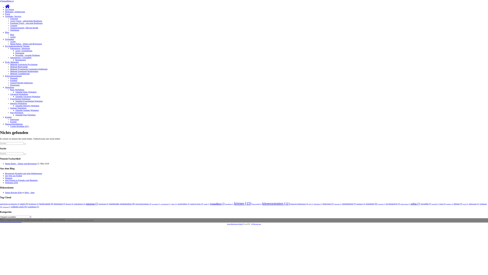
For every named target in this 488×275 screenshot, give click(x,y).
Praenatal (14, 78)
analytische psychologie (10, 204)
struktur (449, 204)
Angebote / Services (13, 16)
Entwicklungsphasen (13, 76)
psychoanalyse (393, 204)
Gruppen (13, 25)
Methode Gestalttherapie (20, 74)
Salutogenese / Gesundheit (20, 58)
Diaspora (8, 178)
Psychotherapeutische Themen (17, 46)
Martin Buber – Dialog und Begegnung (26, 44)
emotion (92, 203)
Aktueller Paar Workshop (25, 115)
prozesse (381, 204)
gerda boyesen (196, 204)
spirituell (435, 204)
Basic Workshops (17, 90)
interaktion (229, 204)
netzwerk (338, 204)
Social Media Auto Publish (235, 224)
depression (59, 204)
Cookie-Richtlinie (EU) (19, 126)
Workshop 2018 (11, 183)
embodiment (80, 204)
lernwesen (328, 204)
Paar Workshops (16, 113)
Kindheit (13, 80)
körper (242, 203)
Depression (19, 53)
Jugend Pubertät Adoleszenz (21, 83)
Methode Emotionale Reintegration (24, 71)
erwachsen (156, 204)
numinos (360, 204)
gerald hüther (183, 204)
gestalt (206, 204)
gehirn (174, 204)
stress (442, 204)
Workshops (14, 30)
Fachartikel (9, 39)
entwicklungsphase (143, 204)
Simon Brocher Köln (13, 192)
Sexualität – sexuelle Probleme (27, 55)
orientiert (371, 204)
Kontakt (8, 117)
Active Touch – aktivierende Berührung (26, 21)
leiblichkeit (318, 204)
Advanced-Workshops (19, 94)
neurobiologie (349, 204)
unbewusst (474, 204)
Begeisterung (20, 60)
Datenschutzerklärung (14, 124)
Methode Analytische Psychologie (23, 64)
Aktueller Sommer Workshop (27, 110)
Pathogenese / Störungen (20, 48)
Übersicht (14, 19)
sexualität (426, 204)
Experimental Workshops (20, 99)
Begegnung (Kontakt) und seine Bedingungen (23, 173)
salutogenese (405, 204)
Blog (7, 32)
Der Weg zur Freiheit (13, 176)
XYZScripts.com (256, 224)
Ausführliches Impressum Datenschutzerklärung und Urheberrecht (10, 222)
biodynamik (46, 204)
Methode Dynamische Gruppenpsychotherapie (29, 69)
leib (311, 204)
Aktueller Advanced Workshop (27, 96)
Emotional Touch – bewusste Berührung (26, 23)
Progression (15, 85)
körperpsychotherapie (299, 204)
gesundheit (217, 203)
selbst (415, 203)
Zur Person (9, 9)
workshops (33, 207)
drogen (69, 204)
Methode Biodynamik (19, 67)
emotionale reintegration (122, 204)
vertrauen (6, 207)
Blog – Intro (30, 192)
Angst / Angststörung (23, 51)
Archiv (13, 37)
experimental (165, 204)
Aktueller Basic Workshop (25, 92)
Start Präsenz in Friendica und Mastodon (21, 180)
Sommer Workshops (18, 108)
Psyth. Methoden (12, 62)
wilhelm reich (19, 206)
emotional (104, 204)
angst (24, 204)
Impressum (14, 119)
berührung (34, 204)
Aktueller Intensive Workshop (27, 106)
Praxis (7, 14)
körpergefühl (257, 204)
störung (458, 204)
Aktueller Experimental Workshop (29, 101)
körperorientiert (276, 203)
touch (465, 204)
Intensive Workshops (18, 103)
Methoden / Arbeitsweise (15, 12)
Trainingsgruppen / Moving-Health (24, 28)
